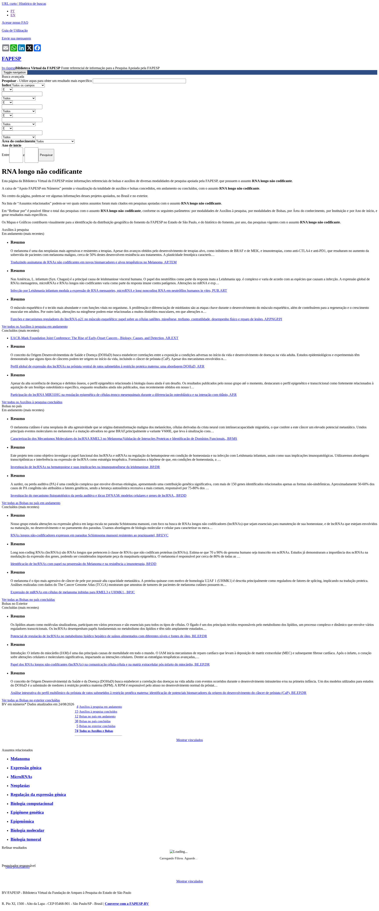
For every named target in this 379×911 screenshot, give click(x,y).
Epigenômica (22, 821)
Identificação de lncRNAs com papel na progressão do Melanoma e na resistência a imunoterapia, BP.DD (83, 564)
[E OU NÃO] (7, 89)
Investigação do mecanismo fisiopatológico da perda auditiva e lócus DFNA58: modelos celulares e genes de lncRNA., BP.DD (98, 495)
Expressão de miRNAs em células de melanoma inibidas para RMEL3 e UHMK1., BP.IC (73, 592)
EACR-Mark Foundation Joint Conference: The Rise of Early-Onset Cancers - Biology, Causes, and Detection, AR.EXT (94, 338)
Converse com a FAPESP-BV (127, 904)
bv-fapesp (8, 68)
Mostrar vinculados (189, 740)
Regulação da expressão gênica (38, 794)
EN (13, 15)
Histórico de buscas (32, 3)
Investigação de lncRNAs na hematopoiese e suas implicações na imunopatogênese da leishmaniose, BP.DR (85, 467)
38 (76, 721)
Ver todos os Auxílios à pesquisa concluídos (32, 402)
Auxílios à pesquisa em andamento (100, 706)
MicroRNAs (21, 776)
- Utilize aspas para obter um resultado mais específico (47, 81)
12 (76, 716)
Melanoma (20, 758)
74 (76, 731)
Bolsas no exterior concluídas (97, 726)
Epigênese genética (27, 812)
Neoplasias (20, 785)
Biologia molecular (27, 830)
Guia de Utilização (15, 30)
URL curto (9, 3)
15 (76, 711)
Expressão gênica (26, 767)
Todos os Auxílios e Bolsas (96, 731)
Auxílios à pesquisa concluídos (98, 711)
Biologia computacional (32, 803)
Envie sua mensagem (16, 38)
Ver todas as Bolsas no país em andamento (31, 503)
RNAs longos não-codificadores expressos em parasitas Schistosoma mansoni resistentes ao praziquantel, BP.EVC (89, 535)
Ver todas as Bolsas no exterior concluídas (31, 700)
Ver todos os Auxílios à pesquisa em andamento (35, 326)
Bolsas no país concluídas (95, 721)
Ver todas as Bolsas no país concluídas (28, 599)
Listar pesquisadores (17, 867)
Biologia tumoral (26, 839)
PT (13, 11)
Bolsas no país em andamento (97, 716)
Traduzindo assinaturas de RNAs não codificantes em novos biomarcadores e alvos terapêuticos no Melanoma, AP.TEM (94, 262)
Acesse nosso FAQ (15, 22)
